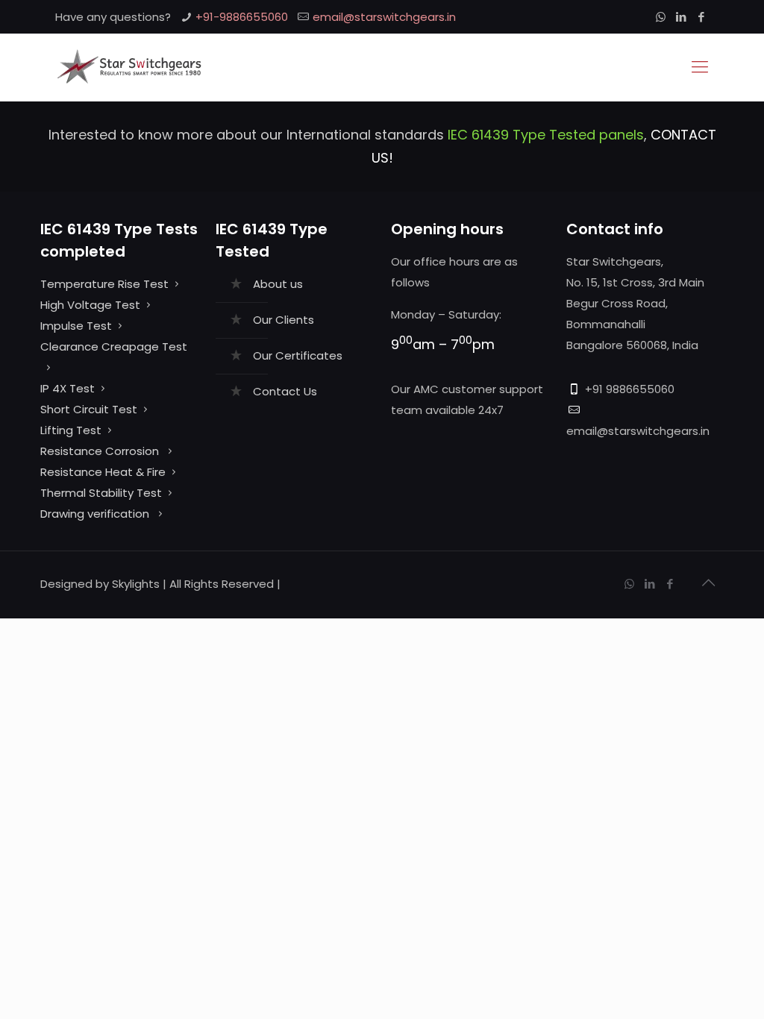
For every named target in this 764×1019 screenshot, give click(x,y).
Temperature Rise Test (104, 284)
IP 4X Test (67, 388)
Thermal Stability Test (101, 493)
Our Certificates (297, 355)
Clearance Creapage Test (113, 346)
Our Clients (283, 319)
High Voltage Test (90, 305)
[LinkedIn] (681, 17)
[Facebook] (701, 17)
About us (278, 284)
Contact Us (285, 391)
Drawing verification (96, 513)
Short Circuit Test (88, 409)
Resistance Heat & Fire (103, 472)
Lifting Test (70, 430)
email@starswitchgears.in (384, 17)
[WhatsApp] (660, 17)
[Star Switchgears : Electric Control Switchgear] (128, 67)
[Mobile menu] (700, 67)
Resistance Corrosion (101, 451)
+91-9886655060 (241, 17)
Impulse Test (76, 325)
